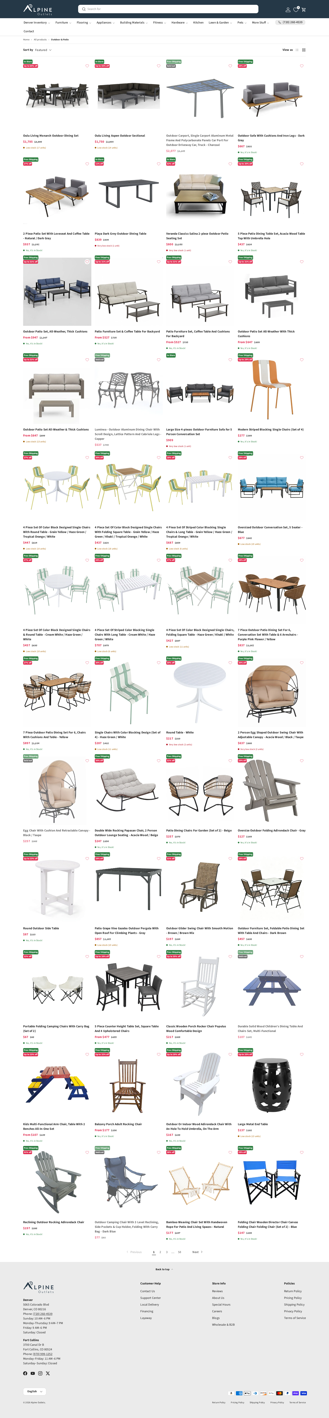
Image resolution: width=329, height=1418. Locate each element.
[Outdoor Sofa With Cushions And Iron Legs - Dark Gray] (272, 96)
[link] (134, 1252)
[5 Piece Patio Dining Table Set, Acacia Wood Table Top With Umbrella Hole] (272, 194)
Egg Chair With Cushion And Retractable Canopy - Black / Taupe (56, 832)
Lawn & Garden (219, 22)
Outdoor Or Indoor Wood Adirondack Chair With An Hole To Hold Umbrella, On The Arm (198, 1126)
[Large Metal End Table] (272, 1084)
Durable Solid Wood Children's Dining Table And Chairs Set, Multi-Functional (270, 1028)
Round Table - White (180, 732)
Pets (240, 22)
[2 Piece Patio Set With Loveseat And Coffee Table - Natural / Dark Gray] (57, 194)
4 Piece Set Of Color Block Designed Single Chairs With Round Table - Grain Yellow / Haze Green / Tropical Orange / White (56, 532)
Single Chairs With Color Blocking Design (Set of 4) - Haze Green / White (128, 734)
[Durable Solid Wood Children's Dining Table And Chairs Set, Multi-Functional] (272, 986)
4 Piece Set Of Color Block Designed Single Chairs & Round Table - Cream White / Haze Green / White (56, 634)
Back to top (163, 1269)
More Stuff (259, 22)
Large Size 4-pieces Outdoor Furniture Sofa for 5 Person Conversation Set (199, 431)
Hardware (178, 22)
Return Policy (293, 1291)
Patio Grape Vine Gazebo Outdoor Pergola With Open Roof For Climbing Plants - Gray (127, 930)
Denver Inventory (35, 22)
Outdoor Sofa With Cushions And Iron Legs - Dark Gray (271, 138)
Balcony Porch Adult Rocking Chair (118, 1124)
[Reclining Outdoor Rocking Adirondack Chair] (57, 1182)
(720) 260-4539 (42, 1314)
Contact (29, 31)
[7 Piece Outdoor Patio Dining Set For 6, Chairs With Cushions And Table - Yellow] (57, 693)
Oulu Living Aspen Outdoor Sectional (120, 136)
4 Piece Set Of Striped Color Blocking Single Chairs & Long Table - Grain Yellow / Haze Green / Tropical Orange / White (199, 532)
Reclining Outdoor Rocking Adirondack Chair (53, 1222)
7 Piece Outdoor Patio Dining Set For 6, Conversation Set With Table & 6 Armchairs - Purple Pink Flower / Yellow (268, 634)
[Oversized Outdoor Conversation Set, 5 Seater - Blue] (272, 487)
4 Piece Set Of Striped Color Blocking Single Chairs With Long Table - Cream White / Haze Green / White (125, 634)
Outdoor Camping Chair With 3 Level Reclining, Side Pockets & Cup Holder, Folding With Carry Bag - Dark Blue (127, 1227)
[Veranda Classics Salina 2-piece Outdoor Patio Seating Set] (200, 194)
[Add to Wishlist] (87, 66)
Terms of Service (295, 1318)
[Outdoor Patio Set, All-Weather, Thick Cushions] (57, 292)
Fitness (158, 22)
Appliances (104, 22)
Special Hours (221, 1304)
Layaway (146, 1318)
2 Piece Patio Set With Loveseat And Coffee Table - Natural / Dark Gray (56, 236)
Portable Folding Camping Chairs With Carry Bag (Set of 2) (56, 1028)
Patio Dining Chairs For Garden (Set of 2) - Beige (199, 830)
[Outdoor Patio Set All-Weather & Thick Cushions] (57, 389)
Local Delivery (149, 1304)
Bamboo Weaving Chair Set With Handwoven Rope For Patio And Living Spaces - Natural (196, 1224)
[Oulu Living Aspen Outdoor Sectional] (129, 96)
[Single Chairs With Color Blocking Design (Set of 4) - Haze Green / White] (129, 693)
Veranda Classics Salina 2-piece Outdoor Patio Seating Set (197, 236)
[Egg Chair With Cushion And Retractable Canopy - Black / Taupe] (57, 790)
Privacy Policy (293, 1311)
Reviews (217, 1291)
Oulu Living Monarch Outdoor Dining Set (50, 136)
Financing (146, 1311)
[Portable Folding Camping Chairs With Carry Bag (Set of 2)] (57, 986)
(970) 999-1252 (42, 1354)
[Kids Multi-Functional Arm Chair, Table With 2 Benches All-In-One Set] (57, 1084)
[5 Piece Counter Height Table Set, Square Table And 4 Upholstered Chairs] (129, 986)
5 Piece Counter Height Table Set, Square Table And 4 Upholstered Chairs (127, 1028)
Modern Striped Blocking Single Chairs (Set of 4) (271, 429)
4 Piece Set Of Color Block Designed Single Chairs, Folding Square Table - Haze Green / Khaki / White (200, 632)
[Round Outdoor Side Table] (57, 888)
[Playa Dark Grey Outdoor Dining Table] (129, 194)
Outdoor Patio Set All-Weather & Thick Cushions (56, 429)
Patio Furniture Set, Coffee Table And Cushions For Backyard (198, 333)
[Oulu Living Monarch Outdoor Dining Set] (57, 96)
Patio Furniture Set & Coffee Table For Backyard (127, 331)
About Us (218, 1298)
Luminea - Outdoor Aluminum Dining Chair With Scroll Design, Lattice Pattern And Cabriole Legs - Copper (128, 434)
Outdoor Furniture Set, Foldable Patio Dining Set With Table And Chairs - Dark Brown (271, 930)
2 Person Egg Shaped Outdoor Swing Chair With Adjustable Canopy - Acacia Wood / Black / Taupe (270, 734)
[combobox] (168, 9)
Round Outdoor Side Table (41, 928)
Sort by (28, 50)
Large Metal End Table (253, 1124)
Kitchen (198, 22)
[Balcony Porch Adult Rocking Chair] (129, 1084)
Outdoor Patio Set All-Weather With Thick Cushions (266, 333)
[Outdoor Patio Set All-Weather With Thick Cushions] (272, 292)
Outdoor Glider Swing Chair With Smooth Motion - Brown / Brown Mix (199, 930)
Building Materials (132, 22)
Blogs (216, 1318)
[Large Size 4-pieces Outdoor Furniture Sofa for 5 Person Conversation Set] (200, 389)
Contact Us (147, 1291)
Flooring (82, 22)
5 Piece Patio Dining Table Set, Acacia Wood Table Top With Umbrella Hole (271, 236)
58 (179, 1252)
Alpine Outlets (38, 1402)
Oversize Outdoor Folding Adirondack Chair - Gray (272, 830)
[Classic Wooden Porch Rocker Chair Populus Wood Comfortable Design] (200, 986)
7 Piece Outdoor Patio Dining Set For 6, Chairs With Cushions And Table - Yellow (54, 734)
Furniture (62, 22)
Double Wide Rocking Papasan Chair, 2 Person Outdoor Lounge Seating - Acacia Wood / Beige (126, 832)
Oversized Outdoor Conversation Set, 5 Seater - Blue (270, 529)
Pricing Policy (293, 1298)
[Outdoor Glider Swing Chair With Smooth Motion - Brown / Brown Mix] (200, 888)
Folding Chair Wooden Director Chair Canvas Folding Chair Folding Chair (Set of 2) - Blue (268, 1224)
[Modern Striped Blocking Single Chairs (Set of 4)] (272, 389)
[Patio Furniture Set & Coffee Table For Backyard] (129, 292)
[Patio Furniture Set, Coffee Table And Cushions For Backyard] (200, 292)
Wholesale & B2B (223, 1325)
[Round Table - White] (200, 693)
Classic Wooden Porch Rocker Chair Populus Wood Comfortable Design (196, 1028)
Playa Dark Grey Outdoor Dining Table (120, 234)
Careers (217, 1311)
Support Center (150, 1298)
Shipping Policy (294, 1304)
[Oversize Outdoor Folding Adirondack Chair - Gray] (272, 790)
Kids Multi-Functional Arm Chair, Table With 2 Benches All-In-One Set (54, 1126)
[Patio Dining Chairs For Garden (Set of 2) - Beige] (200, 790)
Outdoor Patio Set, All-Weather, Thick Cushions (55, 331)
